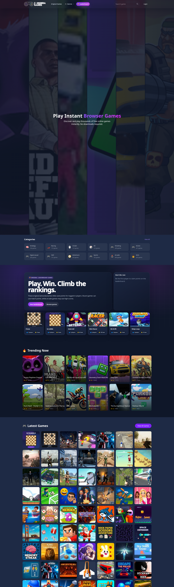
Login (145, 4)
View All (147, 239)
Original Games (56, 4)
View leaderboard (36, 304)
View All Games (143, 426)
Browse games (52, 304)
